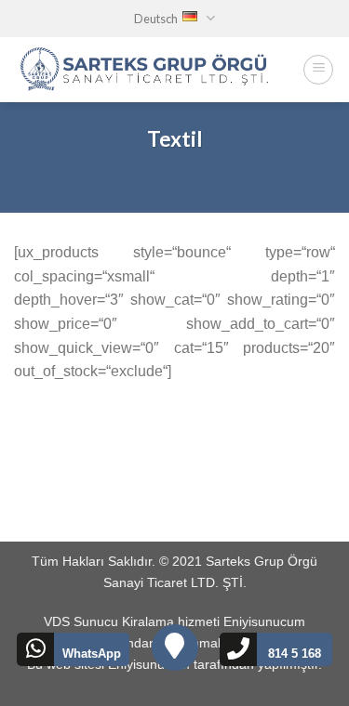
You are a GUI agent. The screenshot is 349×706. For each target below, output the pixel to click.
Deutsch (156, 18)
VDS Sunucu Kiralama (109, 621)
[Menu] (318, 70)
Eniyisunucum (264, 621)
